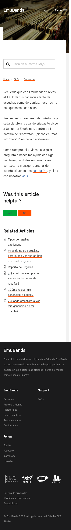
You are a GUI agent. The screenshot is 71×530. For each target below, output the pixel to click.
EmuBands (14, 10)
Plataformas (10, 409)
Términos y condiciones (17, 498)
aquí (25, 176)
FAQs (41, 399)
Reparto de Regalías (20, 267)
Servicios (9, 399)
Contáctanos (11, 425)
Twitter (8, 445)
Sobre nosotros (12, 415)
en (45, 10)
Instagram (9, 456)
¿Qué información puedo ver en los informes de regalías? (23, 278)
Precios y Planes (13, 404)
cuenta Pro (40, 171)
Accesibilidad (11, 503)
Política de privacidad (15, 493)
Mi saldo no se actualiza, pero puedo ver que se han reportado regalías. (25, 256)
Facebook (9, 450)
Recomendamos (12, 420)
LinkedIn (8, 461)
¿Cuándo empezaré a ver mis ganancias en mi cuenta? (24, 306)
